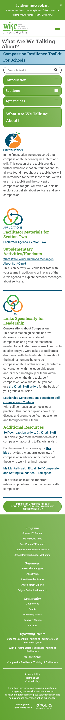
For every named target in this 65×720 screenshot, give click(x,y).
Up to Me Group (32, 656)
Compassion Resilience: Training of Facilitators (32, 662)
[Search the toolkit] (32, 69)
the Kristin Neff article (23, 386)
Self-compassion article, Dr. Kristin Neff (29, 432)
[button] (58, 28)
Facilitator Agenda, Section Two (24, 242)
